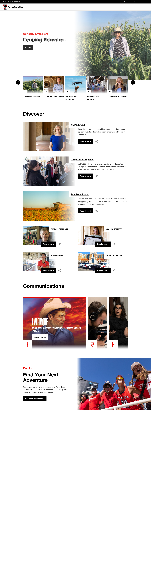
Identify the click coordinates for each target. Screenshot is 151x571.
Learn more (39, 337)
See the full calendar (34, 398)
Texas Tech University (11, 2)
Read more (47, 244)
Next (133, 82)
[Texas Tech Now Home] (3, 6)
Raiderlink (133, 2)
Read (27, 48)
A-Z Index (140, 2)
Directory (126, 2)
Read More (84, 141)
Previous (18, 82)
